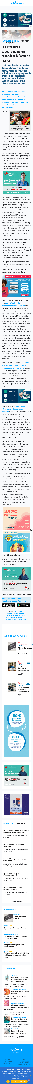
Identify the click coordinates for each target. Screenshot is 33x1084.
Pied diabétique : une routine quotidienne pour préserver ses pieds (15, 937)
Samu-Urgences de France (14, 617)
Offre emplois (21, 824)
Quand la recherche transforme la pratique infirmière (23, 669)
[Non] (31, 1076)
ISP (26, 613)
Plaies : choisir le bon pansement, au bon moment (18, 1032)
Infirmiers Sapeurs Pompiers (15, 613)
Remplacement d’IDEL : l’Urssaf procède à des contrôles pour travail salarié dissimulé (19, 979)
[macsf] (16, 193)
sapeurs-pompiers (11, 619)
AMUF (16, 611)
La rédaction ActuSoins (24, 1064)
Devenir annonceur (24, 1062)
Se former (20, 662)
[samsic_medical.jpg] (16, 296)
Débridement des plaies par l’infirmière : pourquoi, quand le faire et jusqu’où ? (16, 1007)
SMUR (20, 619)
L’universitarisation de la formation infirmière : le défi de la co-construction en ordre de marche (16, 955)
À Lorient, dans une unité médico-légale (25, 649)
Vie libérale (14, 975)
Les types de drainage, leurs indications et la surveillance (19, 1020)
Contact (24, 1059)
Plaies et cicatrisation (9, 934)
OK (8, 1081)
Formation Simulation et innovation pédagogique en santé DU (12, 888)
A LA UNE (4, 41)
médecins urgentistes (13, 615)
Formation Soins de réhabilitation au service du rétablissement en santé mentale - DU (16, 831)
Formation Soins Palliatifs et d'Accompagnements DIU (11, 874)
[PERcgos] (16, 551)
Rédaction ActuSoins (8, 43)
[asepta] (16, 814)
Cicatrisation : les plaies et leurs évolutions (20, 992)
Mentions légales (8, 1063)
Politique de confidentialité (8, 1060)
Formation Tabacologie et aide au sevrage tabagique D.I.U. (14, 860)
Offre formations (8, 824)
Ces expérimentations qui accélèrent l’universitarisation (24, 689)
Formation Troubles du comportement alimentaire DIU (13, 845)
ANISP (20, 611)
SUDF (24, 619)
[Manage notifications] (28, 1080)
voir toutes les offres (16, 901)
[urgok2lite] (16, 402)
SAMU (23, 615)
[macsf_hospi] (16, 590)
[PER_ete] (16, 756)
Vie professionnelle (13, 41)
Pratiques (17, 934)
